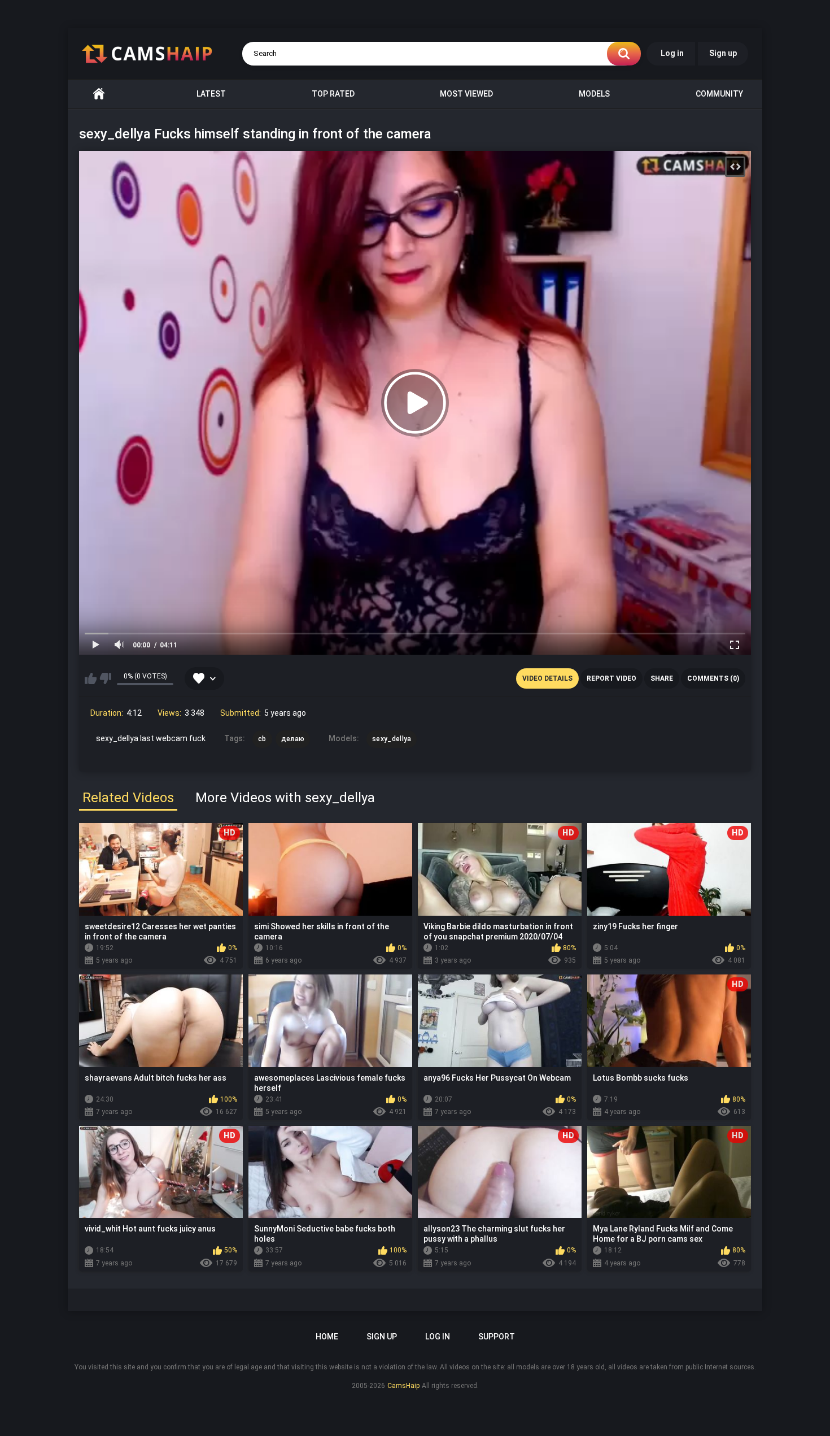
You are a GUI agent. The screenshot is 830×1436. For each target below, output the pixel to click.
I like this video (91, 678)
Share (661, 678)
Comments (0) (713, 678)
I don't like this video (105, 678)
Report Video (611, 678)
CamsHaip (403, 1386)
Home (99, 94)
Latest (211, 93)
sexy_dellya (391, 739)
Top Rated (333, 93)
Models (594, 93)
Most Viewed (466, 93)
